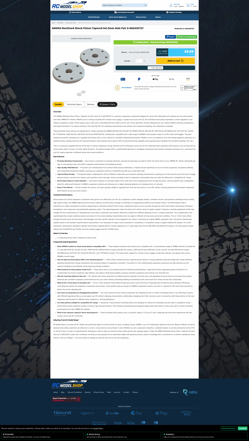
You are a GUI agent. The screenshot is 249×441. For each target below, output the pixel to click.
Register (181, 6)
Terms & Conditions (74, 392)
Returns (87, 392)
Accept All (242, 428)
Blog (62, 392)
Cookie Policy (98, 428)
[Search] (145, 5)
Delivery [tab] (90, 104)
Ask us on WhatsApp (188, 37)
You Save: (160, 53)
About (55, 392)
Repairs (171, 37)
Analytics (170, 434)
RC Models (60, 22)
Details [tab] (58, 104)
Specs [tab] (74, 104)
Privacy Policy (99, 392)
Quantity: (127, 61)
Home (53, 22)
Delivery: (124, 52)
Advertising (94, 434)
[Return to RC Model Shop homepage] (69, 5)
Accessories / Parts (70, 22)
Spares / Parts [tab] (108, 104)
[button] (146, 87)
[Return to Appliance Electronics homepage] (109, 384)
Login (175, 6)
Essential (9, 434)
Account (117, 392)
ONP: (160, 51)
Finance (135, 392)
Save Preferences (228, 428)
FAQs (109, 392)
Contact (126, 392)
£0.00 (195, 6)
